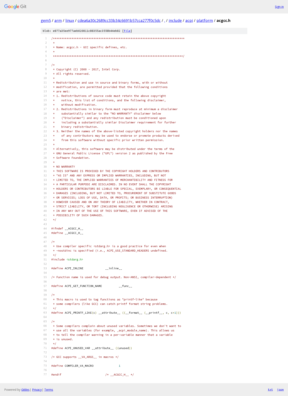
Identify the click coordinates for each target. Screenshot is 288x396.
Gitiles (25, 390)
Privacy (37, 390)
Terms (48, 390)
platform (204, 20)
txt (270, 389)
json (280, 389)
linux (69, 20)
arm (58, 20)
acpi (189, 20)
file (127, 31)
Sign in (279, 7)
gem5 (46, 20)
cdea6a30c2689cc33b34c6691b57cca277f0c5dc (119, 20)
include (175, 20)
